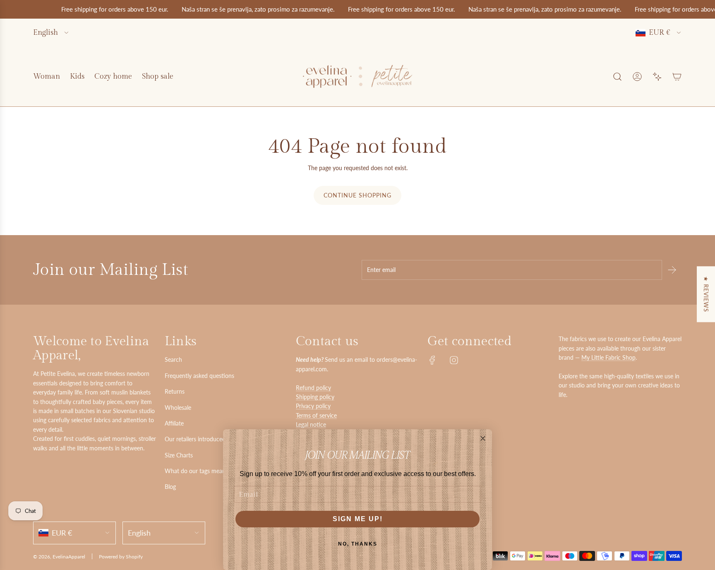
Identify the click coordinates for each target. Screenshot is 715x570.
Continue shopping (357, 195)
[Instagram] (454, 360)
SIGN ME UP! (358, 518)
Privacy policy (313, 405)
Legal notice (311, 424)
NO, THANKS (357, 544)
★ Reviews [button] (706, 294)
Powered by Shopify (121, 556)
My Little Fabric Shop (608, 357)
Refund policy (313, 387)
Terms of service (316, 415)
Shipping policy (315, 396)
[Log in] (637, 77)
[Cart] (677, 77)
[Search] (617, 77)
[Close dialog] (483, 438)
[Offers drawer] (657, 77)
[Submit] (672, 270)
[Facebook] (432, 360)
